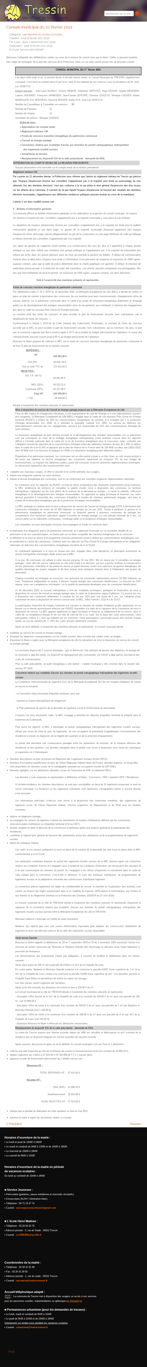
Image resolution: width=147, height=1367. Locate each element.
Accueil (34, 30)
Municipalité (53, 30)
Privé (11, 1351)
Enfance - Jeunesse (83, 30)
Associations (114, 30)
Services (138, 30)
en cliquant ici (74, 1301)
